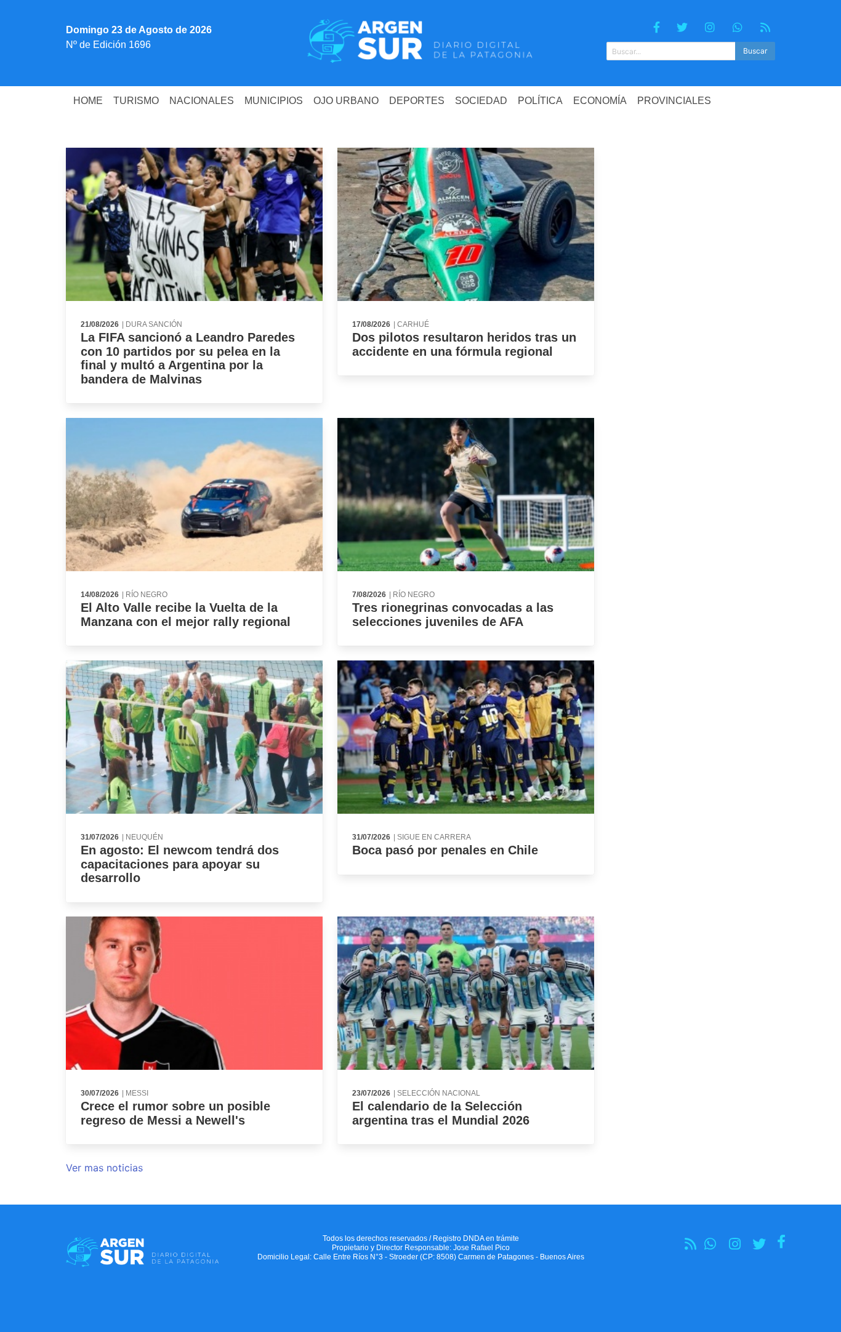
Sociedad (481, 100)
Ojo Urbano (346, 100)
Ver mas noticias (104, 1167)
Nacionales (201, 100)
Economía (600, 100)
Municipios (273, 100)
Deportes (417, 100)
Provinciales (674, 100)
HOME (88, 100)
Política (540, 100)
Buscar (755, 50)
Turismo (136, 100)
